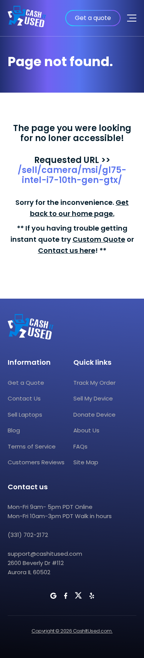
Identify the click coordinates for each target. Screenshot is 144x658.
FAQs (80, 446)
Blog (14, 430)
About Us (86, 430)
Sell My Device (93, 398)
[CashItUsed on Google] (53, 596)
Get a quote (93, 17)
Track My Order (94, 383)
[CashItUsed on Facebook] (65, 596)
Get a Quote (26, 383)
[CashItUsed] (27, 18)
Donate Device (94, 414)
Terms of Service (32, 446)
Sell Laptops (25, 414)
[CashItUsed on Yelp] (91, 596)
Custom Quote (99, 239)
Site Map (85, 462)
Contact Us (24, 398)
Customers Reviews (36, 462)
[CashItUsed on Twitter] (78, 595)
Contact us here (66, 250)
